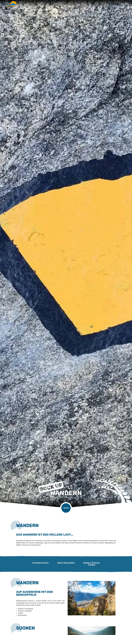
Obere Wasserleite (66, 563)
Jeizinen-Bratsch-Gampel (91, 563)
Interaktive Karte (40, 563)
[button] (121, 4)
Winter (66, 508)
